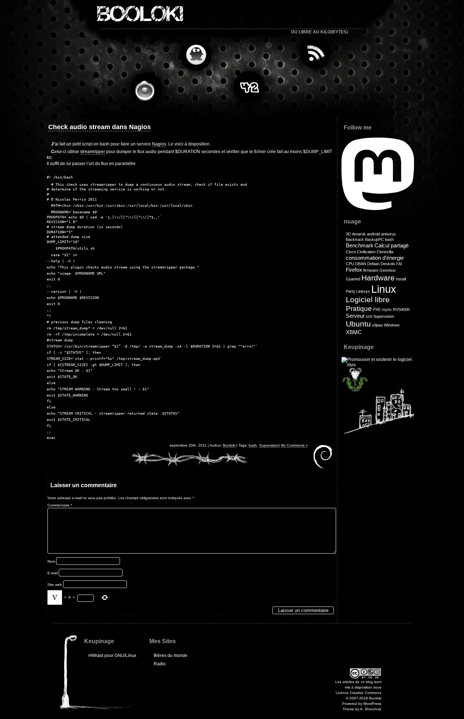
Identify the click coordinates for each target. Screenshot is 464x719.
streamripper (92, 151)
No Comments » (294, 445)
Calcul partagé (391, 245)
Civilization (366, 252)
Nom (51, 561)
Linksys (363, 291)
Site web (54, 585)
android (373, 234)
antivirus (388, 234)
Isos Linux (194, 55)
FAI (399, 264)
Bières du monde (170, 655)
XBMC (354, 332)
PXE (377, 309)
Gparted (353, 279)
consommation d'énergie (375, 258)
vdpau (377, 325)
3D (348, 234)
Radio (148, 89)
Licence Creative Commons (358, 693)
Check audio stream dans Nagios (99, 127)
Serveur (355, 316)
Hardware (378, 278)
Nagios (159, 144)
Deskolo (388, 264)
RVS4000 (401, 309)
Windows (392, 325)
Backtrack (355, 239)
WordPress (372, 704)
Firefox (354, 270)
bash (253, 445)
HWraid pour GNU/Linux (112, 655)
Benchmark (359, 245)
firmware (370, 270)
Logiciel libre (368, 299)
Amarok (359, 234)
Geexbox (388, 270)
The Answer (248, 86)
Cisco (351, 252)
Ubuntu (358, 324)
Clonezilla (385, 252)
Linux (383, 289)
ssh (369, 316)
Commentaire (59, 505)
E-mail (52, 573)
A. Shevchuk (370, 709)
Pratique (359, 308)
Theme (348, 709)
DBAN (360, 264)
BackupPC (374, 239)
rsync (387, 309)
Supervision (269, 445)
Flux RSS (313, 53)
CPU (350, 264)
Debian (373, 264)
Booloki (139, 13)
